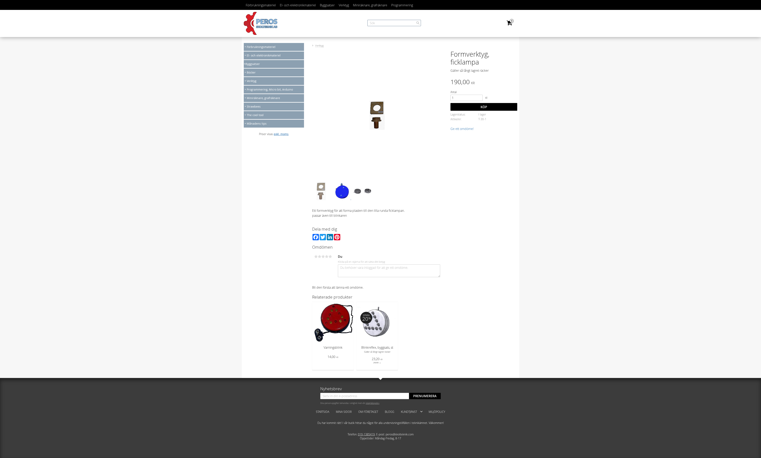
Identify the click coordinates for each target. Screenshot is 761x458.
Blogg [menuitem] (389, 412)
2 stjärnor (319, 256)
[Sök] (418, 23)
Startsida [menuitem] (322, 412)
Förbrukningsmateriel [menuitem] (261, 5)
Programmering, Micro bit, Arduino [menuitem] (270, 89)
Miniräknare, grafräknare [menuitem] (370, 5)
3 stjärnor (323, 256)
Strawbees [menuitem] (254, 106)
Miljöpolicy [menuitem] (437, 412)
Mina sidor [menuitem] (344, 412)
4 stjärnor (326, 256)
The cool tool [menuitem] (255, 115)
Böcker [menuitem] (251, 72)
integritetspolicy (372, 403)
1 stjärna (316, 256)
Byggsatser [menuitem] (327, 5)
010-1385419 (366, 434)
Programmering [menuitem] (402, 5)
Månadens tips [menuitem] (257, 123)
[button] (421, 411)
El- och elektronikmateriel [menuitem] (298, 5)
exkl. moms (281, 134)
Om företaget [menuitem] (368, 412)
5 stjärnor (330, 256)
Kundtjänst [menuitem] (409, 412)
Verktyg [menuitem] (344, 5)
